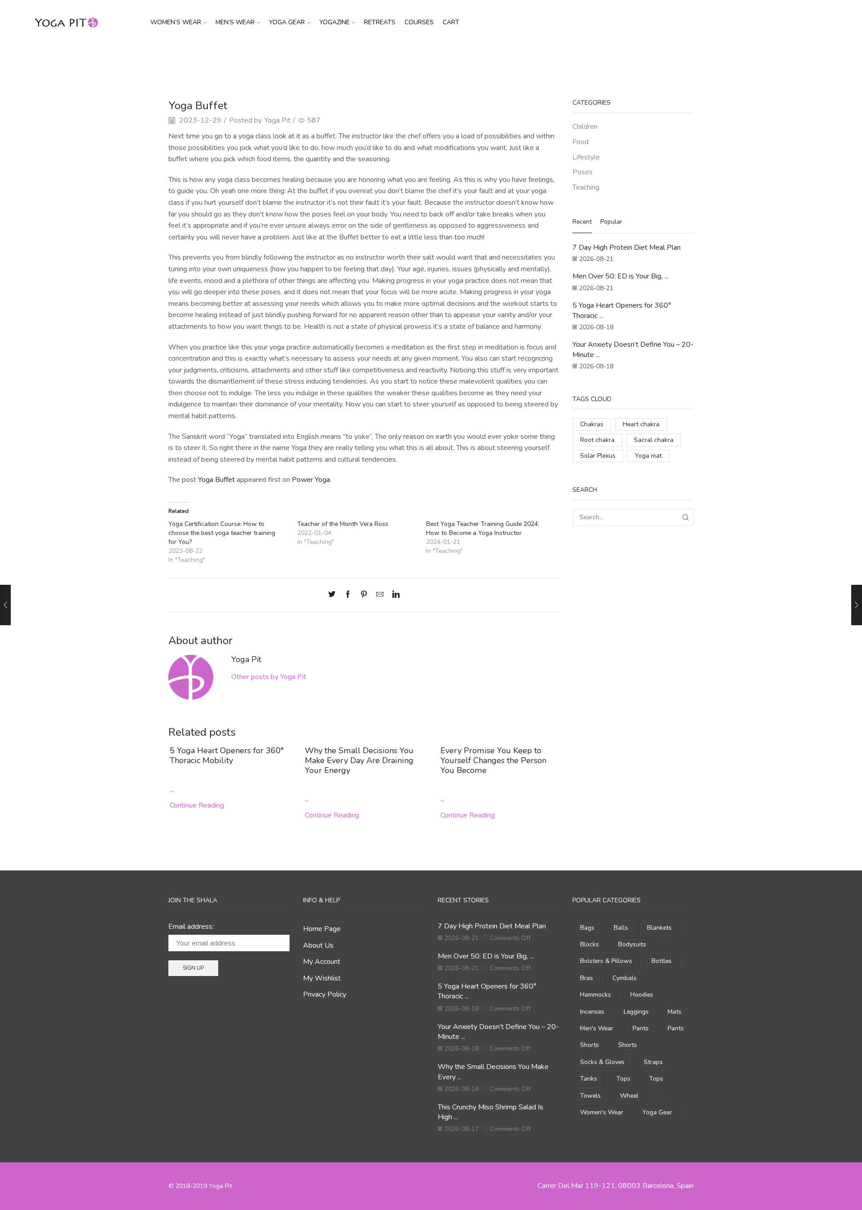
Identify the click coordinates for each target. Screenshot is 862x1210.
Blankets (659, 927)
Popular (611, 221)
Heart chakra (641, 424)
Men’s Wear (235, 22)
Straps (653, 1062)
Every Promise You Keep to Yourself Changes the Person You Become (493, 760)
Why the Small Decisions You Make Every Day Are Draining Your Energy (359, 760)
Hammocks (595, 994)
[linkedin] (394, 595)
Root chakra (597, 440)
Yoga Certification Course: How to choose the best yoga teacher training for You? (221, 533)
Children (585, 127)
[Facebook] (348, 595)
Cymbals (624, 978)
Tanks (588, 1078)
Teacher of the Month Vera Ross (342, 524)
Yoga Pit (277, 120)
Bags (587, 927)
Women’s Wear (175, 22)
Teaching (453, 60)
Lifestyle (586, 157)
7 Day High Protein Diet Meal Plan (626, 247)
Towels (590, 1095)
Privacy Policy (324, 994)
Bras (586, 978)
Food (580, 142)
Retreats (380, 22)
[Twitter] (334, 595)
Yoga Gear (287, 22)
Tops (623, 1078)
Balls (621, 927)
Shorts (589, 1045)
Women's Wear (601, 1112)
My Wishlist (322, 978)
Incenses (592, 1011)
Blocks (589, 944)
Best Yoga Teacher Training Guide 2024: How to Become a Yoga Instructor (482, 528)
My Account (321, 962)
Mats (675, 1011)
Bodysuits (632, 944)
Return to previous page (660, 60)
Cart (451, 22)
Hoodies (641, 994)
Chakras (591, 424)
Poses (582, 172)
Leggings (636, 1011)
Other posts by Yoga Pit (268, 677)
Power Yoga (311, 480)
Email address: (191, 927)
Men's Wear (596, 1028)
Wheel (629, 1095)
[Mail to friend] (380, 595)
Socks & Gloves (602, 1062)
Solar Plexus (598, 455)
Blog (426, 60)
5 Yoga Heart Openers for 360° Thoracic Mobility (227, 755)
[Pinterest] (364, 595)
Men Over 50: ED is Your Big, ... (620, 276)
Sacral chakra (653, 440)
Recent (582, 221)
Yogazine (334, 22)
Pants (641, 1028)
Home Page (322, 929)
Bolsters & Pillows (606, 961)
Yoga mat (648, 455)
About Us (318, 945)
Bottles (661, 961)
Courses (419, 22)
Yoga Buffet (216, 480)
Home (404, 60)
